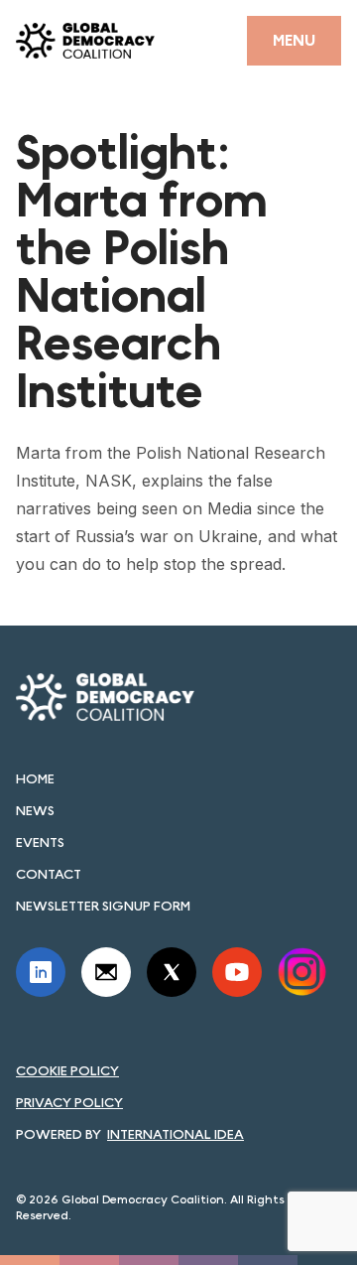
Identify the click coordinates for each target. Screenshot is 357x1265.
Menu (294, 40)
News (35, 810)
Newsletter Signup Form (103, 905)
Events (40, 842)
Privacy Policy (69, 1102)
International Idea (175, 1134)
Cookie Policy (67, 1070)
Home (35, 778)
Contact (48, 874)
